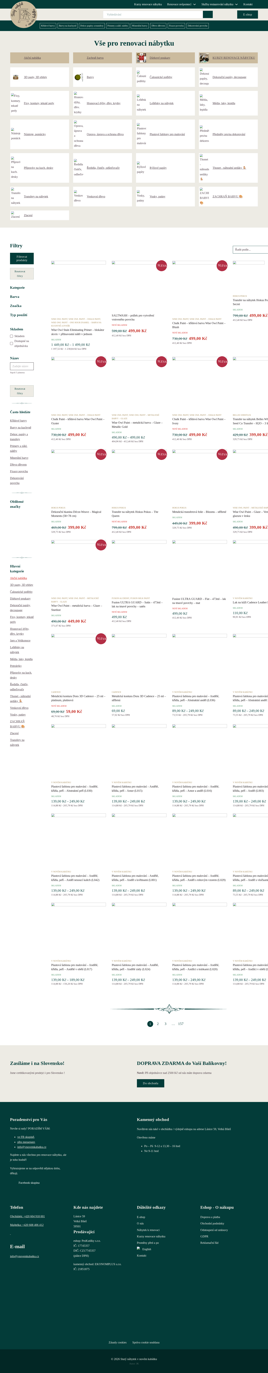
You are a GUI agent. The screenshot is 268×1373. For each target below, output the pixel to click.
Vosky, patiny (18, 714)
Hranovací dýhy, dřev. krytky (19, 631)
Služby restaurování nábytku (217, 4)
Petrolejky (16, 665)
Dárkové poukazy (20, 598)
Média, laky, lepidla (21, 659)
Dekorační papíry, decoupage (20, 608)
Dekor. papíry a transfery (91, 25)
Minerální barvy (139, 25)
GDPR (204, 1236)
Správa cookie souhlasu (146, 1342)
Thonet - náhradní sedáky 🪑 (20, 699)
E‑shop (247, 14)
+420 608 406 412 (33, 1224)
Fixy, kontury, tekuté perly (22, 619)
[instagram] (24, 1266)
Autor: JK (134, 1363)
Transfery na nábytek (17, 742)
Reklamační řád (209, 1242)
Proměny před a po (148, 1242)
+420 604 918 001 (34, 1216)
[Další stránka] (188, 1024)
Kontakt (248, 4)
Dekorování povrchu (197, 25)
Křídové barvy (48, 25)
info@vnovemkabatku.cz (31, 1147)
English (146, 1249)
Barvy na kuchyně (67, 25)
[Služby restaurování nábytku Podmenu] (236, 4)
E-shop (141, 1217)
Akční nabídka (18, 578)
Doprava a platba (210, 1217)
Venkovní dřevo (19, 707)
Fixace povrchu (176, 25)
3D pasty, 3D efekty (21, 584)
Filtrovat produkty (22, 258)
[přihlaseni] (220, 14)
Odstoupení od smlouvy (214, 1230)
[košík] (230, 14)
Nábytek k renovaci (148, 1230)
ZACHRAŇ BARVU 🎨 (17, 724)
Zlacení (14, 733)
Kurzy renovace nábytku (148, 4)
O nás (140, 1223)
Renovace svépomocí (179, 4)
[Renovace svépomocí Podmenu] (194, 4)
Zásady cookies (118, 1342)
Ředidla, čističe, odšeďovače (19, 687)
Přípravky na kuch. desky (21, 675)
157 (181, 1024)
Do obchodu (150, 1083)
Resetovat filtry (20, 273)
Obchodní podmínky (212, 1223)
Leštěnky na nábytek (17, 650)
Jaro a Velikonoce (20, 640)
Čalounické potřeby (21, 591)
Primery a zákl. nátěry (117, 25)
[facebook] (15, 1266)
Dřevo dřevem (158, 25)
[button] (22, 287)
